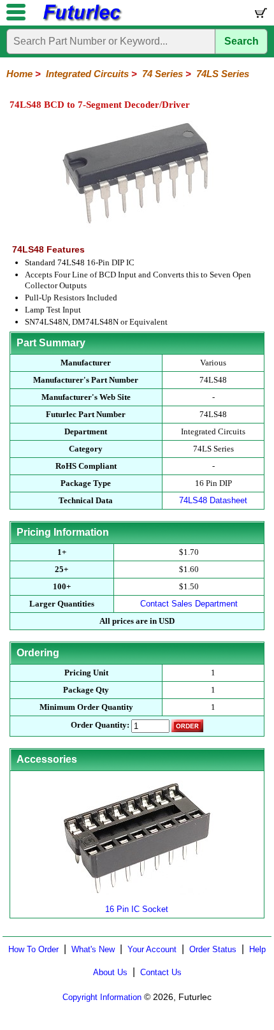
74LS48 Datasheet (213, 500)
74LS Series (222, 73)
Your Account (152, 949)
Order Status (212, 949)
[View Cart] (260, 15)
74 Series (162, 73)
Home (19, 73)
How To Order (33, 949)
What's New (93, 949)
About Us (110, 972)
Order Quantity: (100, 725)
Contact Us (161, 972)
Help (257, 949)
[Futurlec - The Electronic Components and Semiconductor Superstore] (81, 19)
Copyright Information (101, 997)
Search (241, 41)
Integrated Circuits (87, 73)
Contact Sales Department (189, 603)
